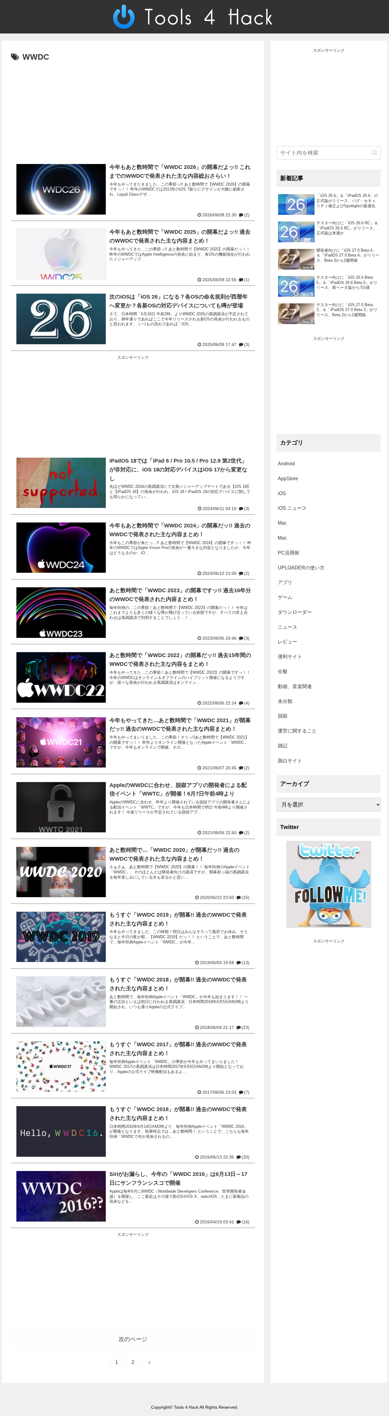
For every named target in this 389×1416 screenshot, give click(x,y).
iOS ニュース (292, 508)
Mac (282, 523)
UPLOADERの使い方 (301, 567)
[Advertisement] (133, 109)
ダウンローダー (295, 612)
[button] (374, 152)
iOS (282, 493)
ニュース (287, 627)
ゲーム (285, 597)
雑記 (282, 745)
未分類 (285, 701)
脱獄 (282, 715)
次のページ (133, 1339)
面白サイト (290, 760)
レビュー (287, 641)
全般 (282, 671)
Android (286, 463)
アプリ (285, 582)
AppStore (288, 478)
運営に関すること (297, 730)
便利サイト (290, 656)
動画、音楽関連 (295, 686)
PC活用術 (288, 552)
